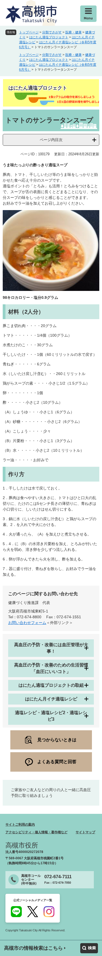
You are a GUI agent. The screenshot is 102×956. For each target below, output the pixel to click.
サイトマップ (85, 832)
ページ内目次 (51, 140)
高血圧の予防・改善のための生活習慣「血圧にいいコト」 (51, 668)
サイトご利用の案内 (20, 824)
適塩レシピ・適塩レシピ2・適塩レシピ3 (51, 716)
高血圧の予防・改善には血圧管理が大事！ (51, 648)
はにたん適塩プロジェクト (48, 37)
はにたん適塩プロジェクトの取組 (51, 685)
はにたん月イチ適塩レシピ (51, 699)
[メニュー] (88, 13)
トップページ (29, 32)
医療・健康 (73, 32)
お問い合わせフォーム (27, 622)
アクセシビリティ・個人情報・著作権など (36, 832)
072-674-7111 (58, 876)
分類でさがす (52, 32)
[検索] (89, 948)
